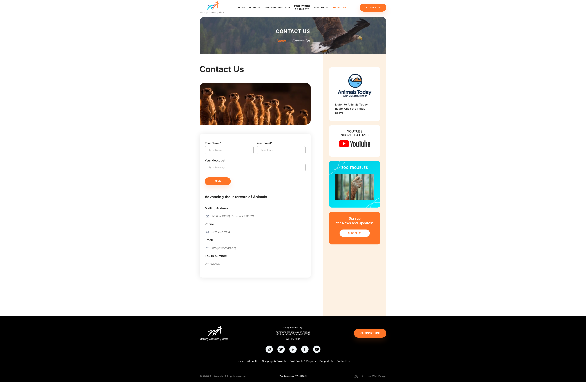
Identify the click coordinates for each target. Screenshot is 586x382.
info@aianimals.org (293, 327)
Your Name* (213, 143)
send (218, 181)
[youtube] (316, 349)
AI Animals (216, 376)
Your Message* (215, 160)
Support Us (320, 7)
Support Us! (370, 333)
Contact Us (338, 7)
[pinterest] (293, 349)
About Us (254, 7)
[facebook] (305, 349)
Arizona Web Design (374, 376)
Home (241, 7)
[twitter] (281, 349)
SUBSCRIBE (354, 233)
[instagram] (269, 349)
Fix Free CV (373, 7)
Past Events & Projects (302, 7)
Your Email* (264, 143)
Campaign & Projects (277, 7)
